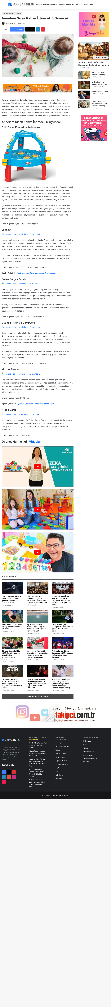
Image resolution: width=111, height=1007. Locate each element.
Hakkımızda (86, 741)
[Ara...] (96, 4)
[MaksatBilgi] (21, 4)
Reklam (85, 748)
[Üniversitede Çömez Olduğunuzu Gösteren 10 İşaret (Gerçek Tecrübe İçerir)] (62, 616)
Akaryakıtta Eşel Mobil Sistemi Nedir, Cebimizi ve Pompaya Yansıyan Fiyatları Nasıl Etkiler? (37, 654)
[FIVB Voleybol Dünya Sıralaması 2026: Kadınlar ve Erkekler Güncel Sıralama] (62, 643)
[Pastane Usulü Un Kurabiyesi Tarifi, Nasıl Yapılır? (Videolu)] (84, 104)
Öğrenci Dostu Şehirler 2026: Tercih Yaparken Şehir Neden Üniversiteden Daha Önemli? (11, 655)
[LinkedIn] (38, 29)
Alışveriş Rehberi (42, 4)
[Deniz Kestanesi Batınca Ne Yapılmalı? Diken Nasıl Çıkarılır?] (12, 616)
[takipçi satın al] (37, 88)
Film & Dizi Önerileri (62, 746)
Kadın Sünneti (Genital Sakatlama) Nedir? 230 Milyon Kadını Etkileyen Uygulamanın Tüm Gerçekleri (36, 683)
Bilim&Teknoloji (65, 4)
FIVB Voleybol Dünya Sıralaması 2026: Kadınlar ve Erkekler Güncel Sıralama (62, 654)
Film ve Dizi (76, 4)
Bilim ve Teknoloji (62, 764)
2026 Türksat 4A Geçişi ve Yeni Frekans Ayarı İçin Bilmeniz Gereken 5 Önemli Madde (12, 599)
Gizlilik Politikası (88, 752)
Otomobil (59, 778)
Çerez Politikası (87, 755)
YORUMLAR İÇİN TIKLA (37, 696)
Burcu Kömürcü (10, 23)
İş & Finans (59, 775)
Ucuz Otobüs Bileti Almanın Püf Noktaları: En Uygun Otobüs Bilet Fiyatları (37, 773)
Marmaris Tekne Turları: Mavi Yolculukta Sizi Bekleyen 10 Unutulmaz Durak (37, 762)
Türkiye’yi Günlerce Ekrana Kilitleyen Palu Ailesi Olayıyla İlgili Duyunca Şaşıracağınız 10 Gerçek (12, 683)
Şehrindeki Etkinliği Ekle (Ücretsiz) (90, 760)
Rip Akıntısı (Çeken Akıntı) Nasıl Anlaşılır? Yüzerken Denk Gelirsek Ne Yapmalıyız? (36, 628)
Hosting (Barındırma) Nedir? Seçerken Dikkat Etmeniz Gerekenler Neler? (37, 783)
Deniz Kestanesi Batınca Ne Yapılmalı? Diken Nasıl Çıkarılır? (12, 627)
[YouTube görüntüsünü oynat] (37, 466)
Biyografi (53, 4)
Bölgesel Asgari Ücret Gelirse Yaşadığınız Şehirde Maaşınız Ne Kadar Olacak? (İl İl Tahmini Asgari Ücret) (61, 683)
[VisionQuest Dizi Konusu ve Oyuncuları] (84, 85)
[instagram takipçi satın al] (55, 713)
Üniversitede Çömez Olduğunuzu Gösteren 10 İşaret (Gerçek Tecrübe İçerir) (62, 628)
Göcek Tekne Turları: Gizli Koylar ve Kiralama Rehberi (38, 745)
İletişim (84, 744)
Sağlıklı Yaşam (61, 768)
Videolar (35, 441)
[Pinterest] (43, 29)
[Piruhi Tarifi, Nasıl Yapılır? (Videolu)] (84, 75)
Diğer (91, 4)
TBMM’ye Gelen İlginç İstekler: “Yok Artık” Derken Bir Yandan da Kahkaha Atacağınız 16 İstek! (61, 600)
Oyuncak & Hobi (8, 13)
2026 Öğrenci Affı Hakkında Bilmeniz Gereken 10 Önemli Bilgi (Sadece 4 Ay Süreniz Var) (37, 599)
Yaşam (85, 4)
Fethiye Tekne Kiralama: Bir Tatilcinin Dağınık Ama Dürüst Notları (37, 753)
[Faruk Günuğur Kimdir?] (84, 95)
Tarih (57, 771)
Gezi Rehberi (60, 757)
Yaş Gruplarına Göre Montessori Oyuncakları (36, 273)
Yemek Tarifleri (61, 753)
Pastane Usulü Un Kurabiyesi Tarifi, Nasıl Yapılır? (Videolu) (100, 103)
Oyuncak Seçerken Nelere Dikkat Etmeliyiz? (36, 404)
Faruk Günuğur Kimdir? (100, 91)
